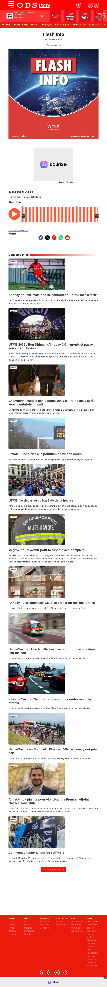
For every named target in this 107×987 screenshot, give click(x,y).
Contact (12, 921)
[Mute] (41, 16)
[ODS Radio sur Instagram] (64, 972)
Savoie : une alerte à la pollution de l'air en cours (45, 454)
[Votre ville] (78, 5)
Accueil (6, 25)
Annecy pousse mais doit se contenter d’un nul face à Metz (52, 295)
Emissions (45, 924)
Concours (44, 927)
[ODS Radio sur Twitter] (49, 972)
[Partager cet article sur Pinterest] (53, 239)
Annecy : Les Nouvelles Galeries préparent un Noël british (51, 602)
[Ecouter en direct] (96, 5)
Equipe (11, 924)
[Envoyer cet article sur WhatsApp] (60, 239)
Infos (34, 25)
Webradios (79, 25)
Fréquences (14, 934)
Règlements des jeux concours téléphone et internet (92, 959)
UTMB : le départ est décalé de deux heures (40, 500)
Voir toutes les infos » (53, 869)
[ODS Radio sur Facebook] (42, 972)
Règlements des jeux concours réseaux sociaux (92, 930)
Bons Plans (21, 25)
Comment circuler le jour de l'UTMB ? (36, 852)
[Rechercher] (90, 5)
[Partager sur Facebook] (40, 239)
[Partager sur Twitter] (47, 239)
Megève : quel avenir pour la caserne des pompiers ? (47, 550)
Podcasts (95, 25)
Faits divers (62, 25)
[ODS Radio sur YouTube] (57, 972)
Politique (46, 25)
